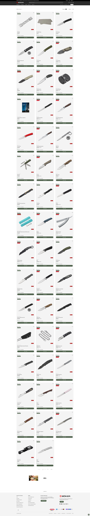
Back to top (45, 491)
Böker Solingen (19, 513)
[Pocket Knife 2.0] (45, 78)
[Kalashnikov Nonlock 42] (25, 50)
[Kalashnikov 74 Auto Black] (64, 278)
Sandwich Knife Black (39, 117)
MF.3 (37, 260)
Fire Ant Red (19, 146)
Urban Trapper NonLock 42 (21, 317)
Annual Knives (30, 498)
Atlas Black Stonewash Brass (21, 203)
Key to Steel (18, 501)
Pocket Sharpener (58, 89)
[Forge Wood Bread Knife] (45, 136)
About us (29, 4)
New (68, 4)
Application (18, 4)
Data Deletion (55, 513)
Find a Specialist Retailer (31, 502)
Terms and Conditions (68, 513)
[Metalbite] (25, 21)
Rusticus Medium (19, 431)
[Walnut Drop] (64, 164)
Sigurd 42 (57, 146)
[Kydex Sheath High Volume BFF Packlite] (25, 335)
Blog (69, 0)
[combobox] (46, 2)
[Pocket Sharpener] (64, 78)
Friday (57, 203)
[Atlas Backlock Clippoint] (45, 421)
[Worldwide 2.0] (64, 250)
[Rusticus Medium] (25, 421)
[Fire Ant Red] (25, 136)
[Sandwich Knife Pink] (64, 392)
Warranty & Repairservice (20, 502)
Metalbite (18, 32)
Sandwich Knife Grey (59, 374)
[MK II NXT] (25, 164)
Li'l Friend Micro (58, 60)
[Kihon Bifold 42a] (25, 364)
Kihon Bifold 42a (19, 374)
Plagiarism (29, 501)
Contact (67, 0)
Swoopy (38, 174)
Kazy (18, 89)
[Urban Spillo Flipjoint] (64, 421)
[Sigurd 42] (64, 136)
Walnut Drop (57, 174)
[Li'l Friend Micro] (64, 50)
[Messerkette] (45, 335)
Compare (63, 9)
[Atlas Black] (45, 193)
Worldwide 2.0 (58, 260)
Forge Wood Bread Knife (40, 146)
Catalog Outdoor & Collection (21, 117)
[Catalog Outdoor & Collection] (25, 107)
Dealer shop (65, 4)
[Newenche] (45, 278)
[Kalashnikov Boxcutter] (64, 335)
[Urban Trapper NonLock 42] (25, 307)
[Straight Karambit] (25, 250)
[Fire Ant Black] (64, 21)
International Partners (31, 505)
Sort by (18, 9)
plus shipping (22, 35)
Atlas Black (38, 203)
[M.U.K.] (45, 392)
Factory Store (62, 4)
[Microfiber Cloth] (45, 21)
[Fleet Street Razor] (64, 221)
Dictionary (18, 498)
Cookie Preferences (51, 513)
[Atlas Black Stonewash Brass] (25, 193)
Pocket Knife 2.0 (39, 89)
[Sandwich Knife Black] (45, 107)
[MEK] (45, 449)
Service (33, 4)
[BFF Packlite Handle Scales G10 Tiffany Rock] (25, 221)
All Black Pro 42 (39, 374)
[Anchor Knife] (25, 392)
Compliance (29, 499)
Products (22, 4)
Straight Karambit (19, 260)
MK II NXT (18, 174)
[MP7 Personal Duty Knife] (64, 307)
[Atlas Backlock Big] (25, 278)
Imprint (72, 513)
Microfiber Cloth (39, 32)
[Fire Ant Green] (45, 50)
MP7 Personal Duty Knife (59, 317)
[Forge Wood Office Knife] (64, 107)
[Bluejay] (45, 221)
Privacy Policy (59, 513)
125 (47, 469)
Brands (26, 4)
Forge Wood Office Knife (59, 117)
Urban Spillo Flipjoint (59, 431)
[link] (38, 469)
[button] (73, 2)
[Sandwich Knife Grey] (64, 364)
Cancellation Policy (63, 513)
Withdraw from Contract (20, 505)
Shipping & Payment (19, 499)
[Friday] (64, 193)
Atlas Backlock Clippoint (40, 431)
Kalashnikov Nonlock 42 (20, 60)
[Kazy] (25, 78)
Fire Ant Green (39, 60)
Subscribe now (44, 500)
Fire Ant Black (58, 32)
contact (62, 501)
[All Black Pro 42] (45, 364)
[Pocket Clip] (25, 449)
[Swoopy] (45, 164)
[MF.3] (45, 250)
